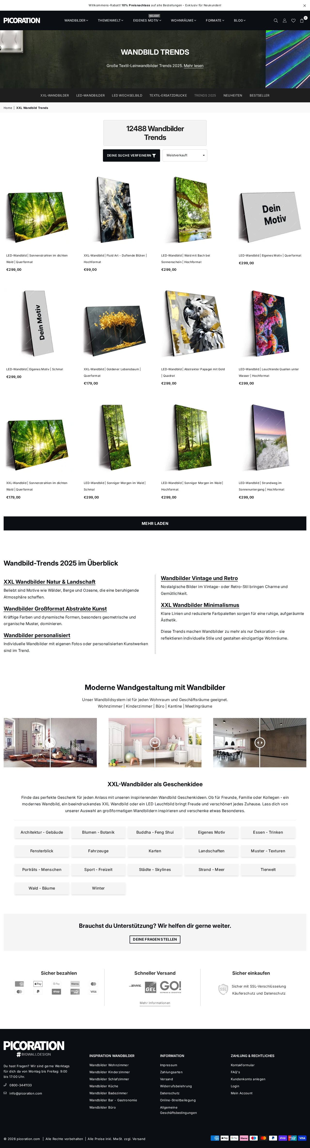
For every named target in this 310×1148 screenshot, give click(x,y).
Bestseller (260, 95)
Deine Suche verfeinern (129, 155)
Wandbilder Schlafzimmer (109, 1079)
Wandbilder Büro (102, 1107)
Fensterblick (42, 850)
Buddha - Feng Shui (155, 832)
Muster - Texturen (268, 850)
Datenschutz (170, 1093)
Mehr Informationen (155, 1003)
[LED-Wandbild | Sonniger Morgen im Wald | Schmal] (116, 437)
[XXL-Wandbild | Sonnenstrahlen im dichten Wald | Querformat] (39, 437)
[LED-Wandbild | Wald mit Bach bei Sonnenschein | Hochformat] (194, 210)
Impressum (168, 1065)
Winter (98, 888)
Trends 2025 (205, 95)
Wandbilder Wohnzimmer (109, 1065)
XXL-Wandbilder (54, 95)
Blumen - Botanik (98, 832)
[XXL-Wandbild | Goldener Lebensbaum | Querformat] (116, 323)
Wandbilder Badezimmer (108, 1093)
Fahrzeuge (98, 850)
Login (235, 1086)
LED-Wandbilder (90, 95)
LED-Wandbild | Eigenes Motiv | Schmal (34, 369)
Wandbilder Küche (103, 1086)
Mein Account (242, 1093)
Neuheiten (233, 95)
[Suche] (275, 20)
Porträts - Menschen (42, 869)
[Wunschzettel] (293, 20)
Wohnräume (182, 20)
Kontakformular (243, 1065)
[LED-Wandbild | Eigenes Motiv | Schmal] (39, 323)
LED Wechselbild (127, 95)
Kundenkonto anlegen (248, 1079)
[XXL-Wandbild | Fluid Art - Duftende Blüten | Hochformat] (116, 210)
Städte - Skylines (155, 869)
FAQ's (235, 1072)
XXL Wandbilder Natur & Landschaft (49, 582)
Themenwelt (109, 20)
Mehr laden (155, 523)
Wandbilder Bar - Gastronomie (113, 1100)
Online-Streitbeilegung (178, 1100)
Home (8, 108)
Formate (213, 20)
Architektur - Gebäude (42, 832)
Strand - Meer (212, 869)
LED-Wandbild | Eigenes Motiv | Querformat (270, 255)
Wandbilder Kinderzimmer (109, 1072)
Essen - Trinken (268, 832)
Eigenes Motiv (146, 18)
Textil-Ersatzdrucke (168, 95)
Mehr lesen (193, 65)
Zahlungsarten (171, 1072)
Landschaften (212, 850)
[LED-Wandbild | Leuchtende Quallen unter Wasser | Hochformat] (271, 323)
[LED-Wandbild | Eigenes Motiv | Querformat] (271, 210)
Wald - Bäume (42, 888)
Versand (166, 1079)
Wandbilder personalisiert (37, 635)
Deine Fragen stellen (155, 939)
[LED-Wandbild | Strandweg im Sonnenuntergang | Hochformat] (271, 437)
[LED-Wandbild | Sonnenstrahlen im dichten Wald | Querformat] (39, 210)
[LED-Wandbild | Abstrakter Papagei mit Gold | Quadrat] (194, 323)
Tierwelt (268, 869)
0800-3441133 (20, 1085)
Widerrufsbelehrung (176, 1086)
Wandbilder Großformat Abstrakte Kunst (55, 608)
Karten (155, 850)
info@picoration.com (25, 1093)
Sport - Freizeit (98, 869)
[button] (302, 20)
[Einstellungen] (284, 20)
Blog (238, 20)
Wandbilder (74, 20)
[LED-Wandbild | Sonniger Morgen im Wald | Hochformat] (194, 437)
